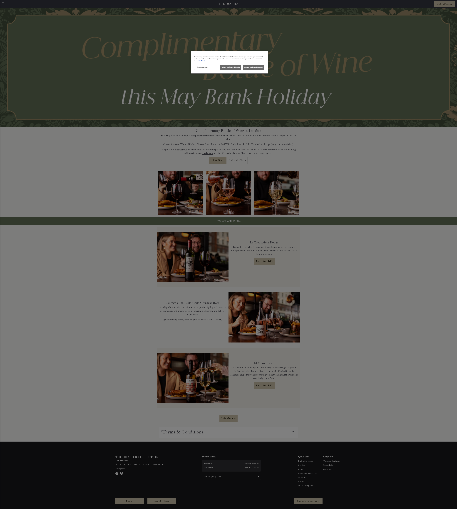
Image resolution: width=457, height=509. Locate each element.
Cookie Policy (201, 61)
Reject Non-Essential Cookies (231, 67)
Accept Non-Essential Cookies (253, 67)
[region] (229, 62)
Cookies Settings (202, 67)
